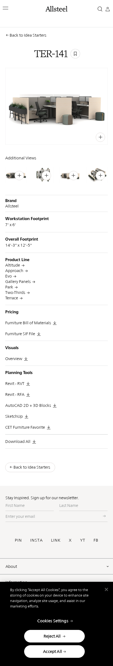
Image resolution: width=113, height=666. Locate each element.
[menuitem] (60, 136)
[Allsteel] (56, 8)
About (11, 566)
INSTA (36, 540)
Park (9, 287)
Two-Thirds (15, 292)
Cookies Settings (52, 620)
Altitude (12, 265)
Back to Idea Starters (28, 35)
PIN (18, 540)
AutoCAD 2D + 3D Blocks (28, 405)
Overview (13, 358)
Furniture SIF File (20, 333)
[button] (6, 8)
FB (96, 540)
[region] (56, 624)
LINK (56, 540)
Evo (8, 276)
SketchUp (14, 416)
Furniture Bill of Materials (28, 322)
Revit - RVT (14, 383)
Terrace (11, 298)
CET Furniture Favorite (25, 427)
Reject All (52, 636)
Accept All (52, 651)
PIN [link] (71, 136)
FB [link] (89, 136)
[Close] (106, 589)
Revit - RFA (14, 394)
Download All (17, 441)
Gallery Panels (18, 281)
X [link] (95, 136)
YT (82, 540)
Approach (14, 270)
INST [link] (80, 136)
